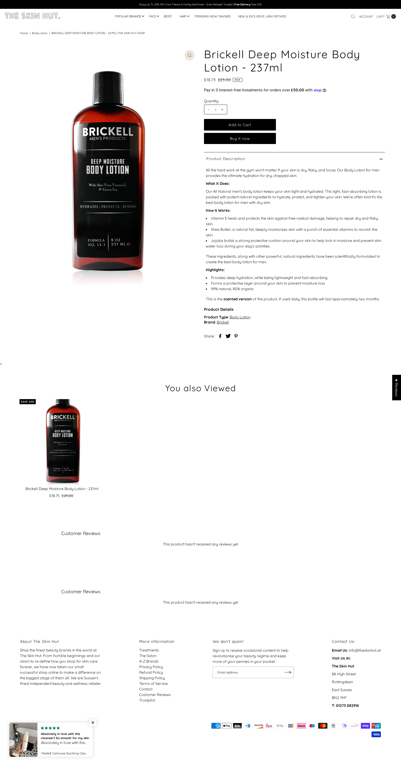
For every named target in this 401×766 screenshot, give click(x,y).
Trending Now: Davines (212, 16)
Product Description (225, 158)
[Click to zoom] (189, 55)
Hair (183, 16)
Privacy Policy (151, 667)
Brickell (223, 322)
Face (152, 16)
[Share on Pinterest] (236, 335)
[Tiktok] (29, 727)
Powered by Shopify (75, 734)
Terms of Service (153, 683)
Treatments (149, 650)
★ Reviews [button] (396, 387)
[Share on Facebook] (220, 335)
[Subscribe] (288, 672)
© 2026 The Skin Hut (37, 734)
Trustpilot (147, 700)
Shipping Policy (152, 678)
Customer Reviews (155, 694)
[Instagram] (22, 727)
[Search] (353, 16)
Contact (145, 689)
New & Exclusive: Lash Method (262, 16)
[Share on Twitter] (228, 335)
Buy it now (240, 138)
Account (366, 16)
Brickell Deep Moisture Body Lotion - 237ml (62, 488)
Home (24, 33)
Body (168, 16)
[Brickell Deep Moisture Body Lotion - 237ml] (62, 441)
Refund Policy (151, 672)
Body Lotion (39, 33)
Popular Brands (128, 16)
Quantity (211, 101)
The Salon (147, 656)
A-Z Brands (148, 661)
